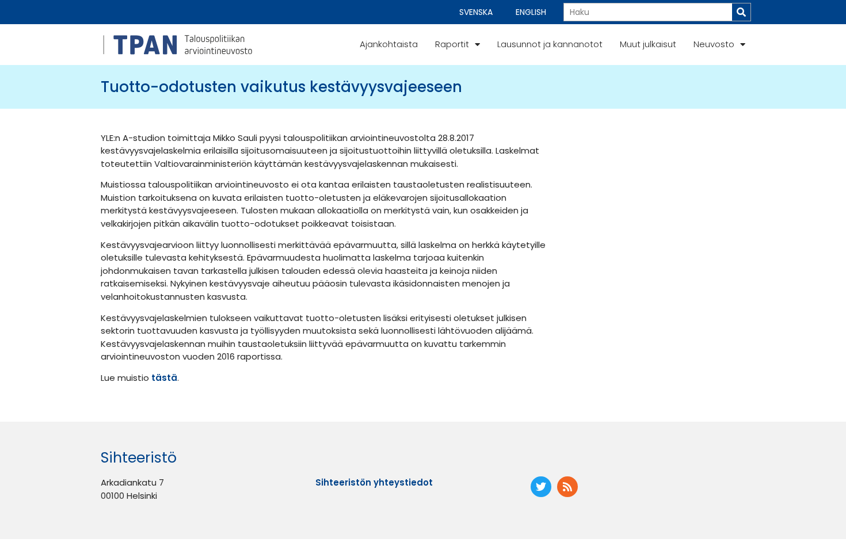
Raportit (452, 44)
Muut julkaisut (648, 44)
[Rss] (567, 486)
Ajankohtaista (389, 44)
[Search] (741, 12)
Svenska (476, 12)
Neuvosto (713, 44)
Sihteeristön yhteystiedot (374, 482)
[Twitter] (541, 486)
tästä (164, 378)
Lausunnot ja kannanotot (550, 44)
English (531, 12)
